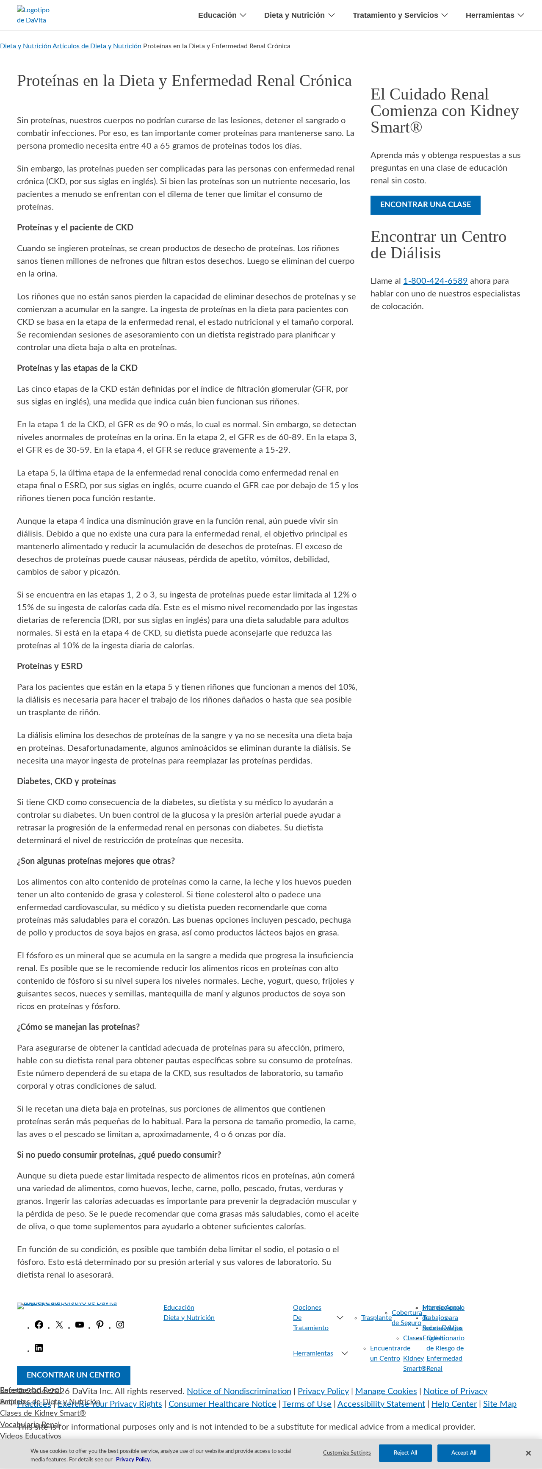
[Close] (528, 1453)
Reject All (405, 1453)
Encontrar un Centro (74, 1375)
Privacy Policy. (133, 1460)
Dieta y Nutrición (25, 46)
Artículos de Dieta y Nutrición (97, 46)
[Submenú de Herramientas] (343, 1353)
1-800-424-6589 (435, 281)
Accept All (463, 1453)
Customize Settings (347, 1453)
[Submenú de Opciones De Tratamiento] (336, 1318)
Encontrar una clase (425, 205)
